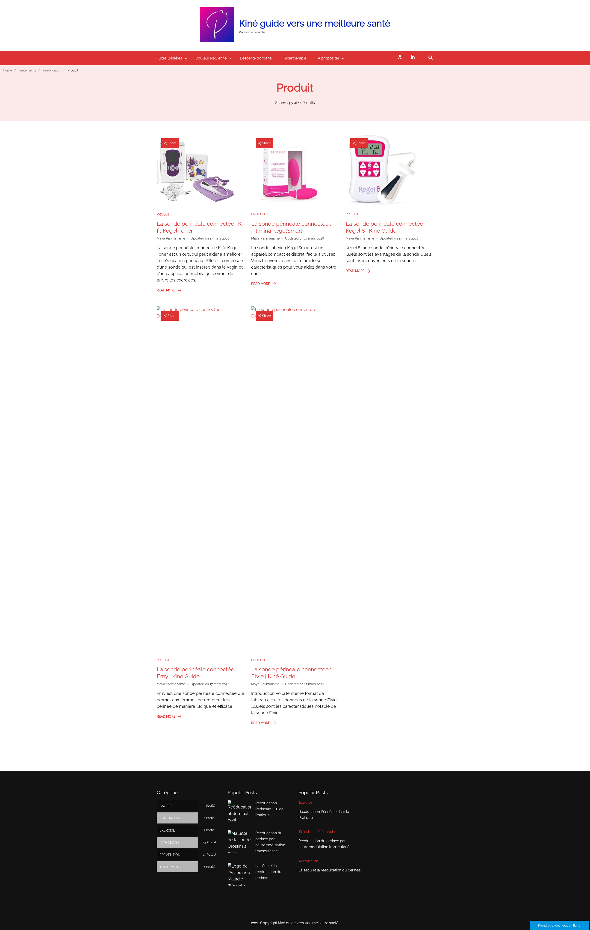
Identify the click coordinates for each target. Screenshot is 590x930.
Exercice (305, 802)
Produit (164, 214)
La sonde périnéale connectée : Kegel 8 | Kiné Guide (386, 227)
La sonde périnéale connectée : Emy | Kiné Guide (197, 673)
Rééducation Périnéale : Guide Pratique (269, 809)
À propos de (328, 58)
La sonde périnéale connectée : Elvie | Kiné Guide (291, 673)
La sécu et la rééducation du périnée (268, 872)
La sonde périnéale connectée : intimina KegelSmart (291, 227)
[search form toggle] (430, 58)
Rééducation (327, 832)
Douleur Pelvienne (211, 58)
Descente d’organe (255, 58)
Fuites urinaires (169, 58)
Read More (166, 290)
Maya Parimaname (171, 238)
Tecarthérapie (294, 58)
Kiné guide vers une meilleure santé (314, 23)
